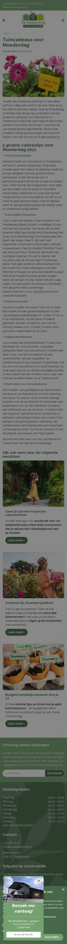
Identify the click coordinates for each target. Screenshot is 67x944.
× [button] (63, 889)
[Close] (39, 881)
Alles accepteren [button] (48, 937)
